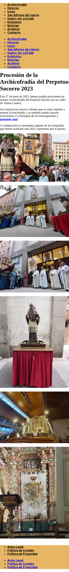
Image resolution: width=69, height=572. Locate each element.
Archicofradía (16, 4)
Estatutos (14, 22)
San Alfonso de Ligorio (23, 15)
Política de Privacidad (22, 554)
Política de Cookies (20, 550)
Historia (13, 8)
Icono (11, 11)
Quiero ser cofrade (20, 18)
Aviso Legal (15, 547)
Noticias (13, 25)
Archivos (13, 29)
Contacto (14, 32)
